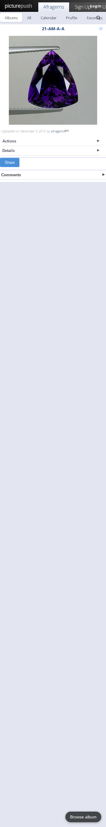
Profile (71, 17)
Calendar (49, 17)
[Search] (98, 18)
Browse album (83, 817)
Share (10, 162)
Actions (9, 141)
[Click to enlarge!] (53, 80)
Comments (11, 175)
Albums (11, 17)
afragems (57, 131)
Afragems (53, 6)
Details (8, 150)
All (29, 17)
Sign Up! (83, 6)
